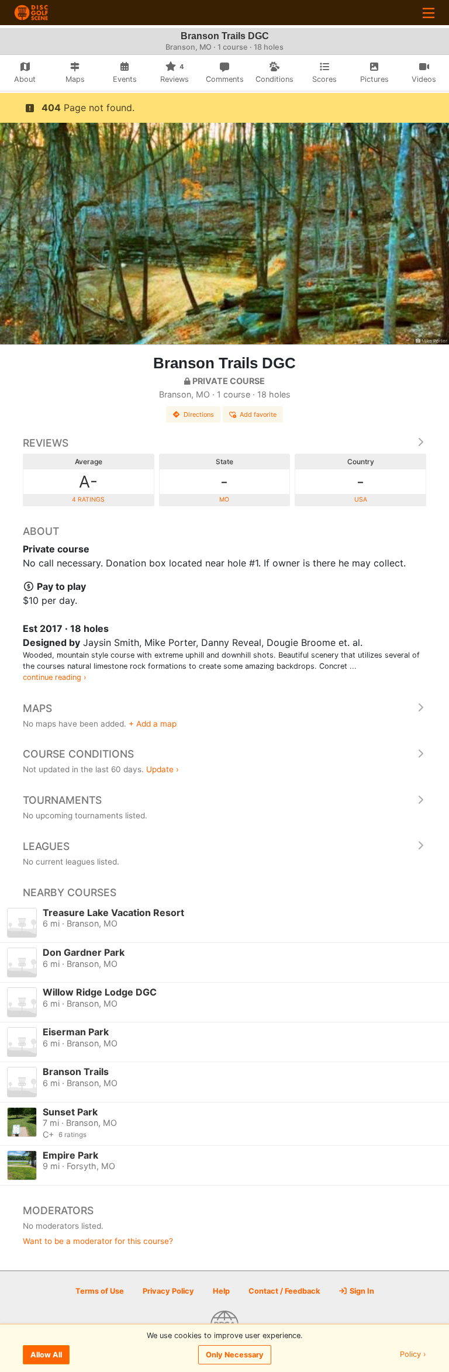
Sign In (361, 1291)
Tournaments (62, 800)
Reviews (45, 443)
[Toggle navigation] (428, 12)
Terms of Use (99, 1291)
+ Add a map (153, 723)
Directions (199, 414)
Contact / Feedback (284, 1291)
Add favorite (258, 414)
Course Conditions (78, 754)
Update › (162, 769)
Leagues (46, 846)
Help (221, 1291)
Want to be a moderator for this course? (98, 1241)
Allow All (46, 1354)
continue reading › (55, 677)
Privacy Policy (168, 1291)
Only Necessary (235, 1354)
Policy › (413, 1355)
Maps (37, 708)
